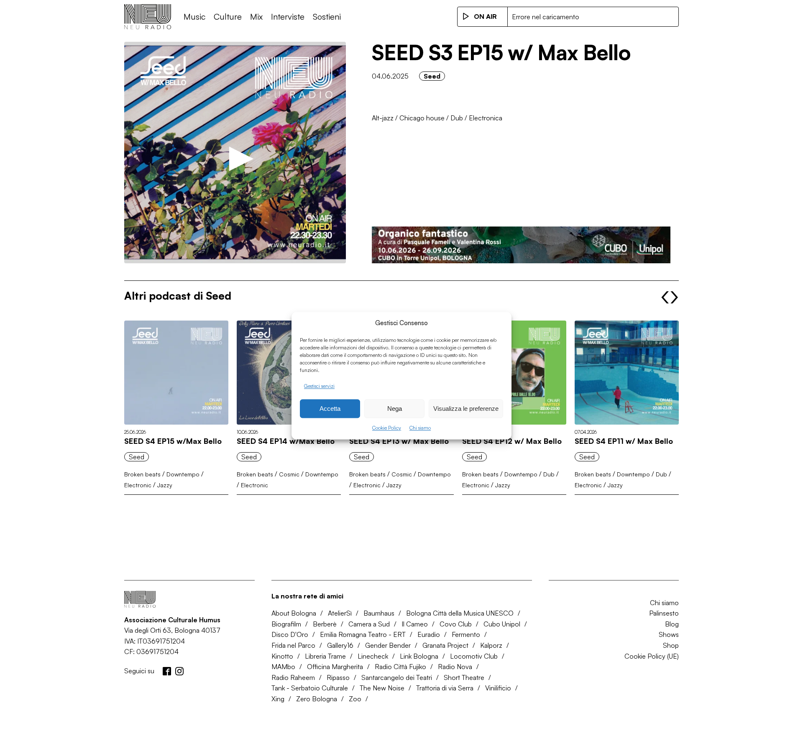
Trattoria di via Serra (444, 688)
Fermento (466, 634)
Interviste (287, 16)
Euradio (428, 634)
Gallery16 (340, 645)
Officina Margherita (335, 666)
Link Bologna (419, 656)
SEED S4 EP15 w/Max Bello (173, 441)
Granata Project (445, 645)
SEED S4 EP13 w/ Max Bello (399, 441)
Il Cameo (415, 624)
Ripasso (338, 677)
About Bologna (293, 613)
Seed (432, 76)
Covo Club (456, 624)
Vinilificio (498, 688)
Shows (669, 634)
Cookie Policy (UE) (651, 656)
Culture (228, 16)
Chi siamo (420, 428)
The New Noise (382, 688)
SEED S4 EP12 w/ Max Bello (512, 441)
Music (194, 16)
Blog (672, 624)
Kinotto (282, 656)
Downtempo (182, 474)
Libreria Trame (325, 656)
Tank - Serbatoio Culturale (309, 688)
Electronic (137, 485)
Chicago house (422, 118)
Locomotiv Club (474, 656)
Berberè (325, 624)
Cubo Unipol (501, 624)
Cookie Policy (386, 428)
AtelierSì (340, 613)
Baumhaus (378, 613)
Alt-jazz (383, 118)
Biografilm (286, 624)
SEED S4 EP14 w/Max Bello (286, 441)
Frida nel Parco (293, 645)
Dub (456, 118)
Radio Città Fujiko (400, 666)
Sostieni (327, 16)
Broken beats (142, 474)
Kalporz (491, 645)
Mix (256, 16)
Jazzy (164, 485)
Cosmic (289, 474)
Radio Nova (455, 666)
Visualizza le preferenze (466, 408)
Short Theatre (464, 677)
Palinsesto (664, 613)
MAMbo (283, 666)
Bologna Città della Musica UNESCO (460, 613)
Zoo (355, 699)
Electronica (485, 118)
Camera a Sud (369, 624)
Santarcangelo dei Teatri (396, 677)
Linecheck (373, 656)
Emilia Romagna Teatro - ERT (363, 634)
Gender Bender (388, 645)
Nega (394, 408)
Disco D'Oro (289, 634)
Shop (671, 645)
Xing (277, 699)
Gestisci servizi (319, 386)
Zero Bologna (316, 699)
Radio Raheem (293, 677)
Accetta (330, 408)
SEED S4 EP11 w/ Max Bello (624, 441)
